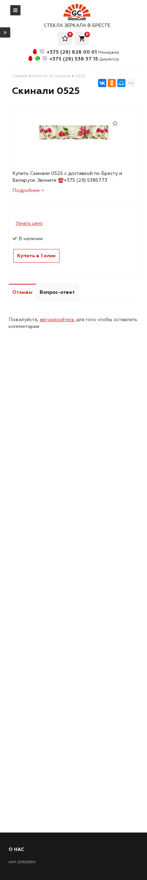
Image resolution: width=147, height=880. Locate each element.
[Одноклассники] (112, 83)
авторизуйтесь (57, 319)
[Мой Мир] (121, 83)
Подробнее (26, 190)
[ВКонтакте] (102, 83)
